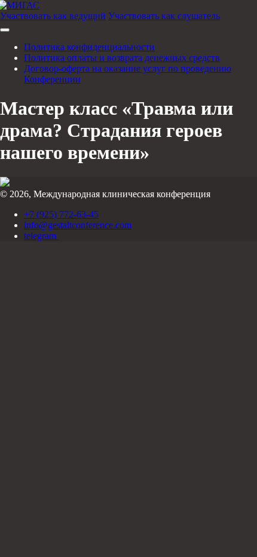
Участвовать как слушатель (164, 16)
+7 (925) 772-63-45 (61, 214)
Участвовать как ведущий (53, 16)
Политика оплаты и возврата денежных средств (122, 58)
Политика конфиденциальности (89, 47)
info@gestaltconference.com (77, 225)
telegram (41, 236)
